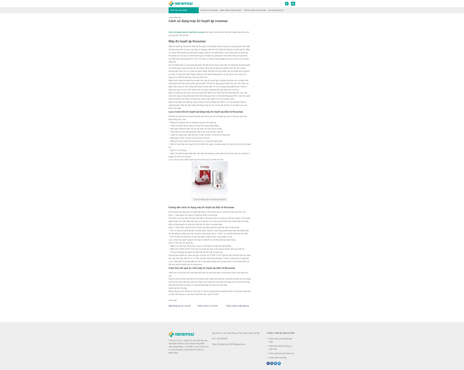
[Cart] (293, 4)
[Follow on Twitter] (275, 363)
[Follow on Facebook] (268, 363)
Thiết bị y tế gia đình (209, 10)
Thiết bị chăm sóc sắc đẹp (254, 10)
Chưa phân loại (175, 17)
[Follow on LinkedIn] (279, 363)
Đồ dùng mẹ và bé (275, 10)
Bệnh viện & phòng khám (230, 10)
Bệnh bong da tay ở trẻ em (180, 306)
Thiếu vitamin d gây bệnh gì (237, 306)
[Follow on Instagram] (271, 363)
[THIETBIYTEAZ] (181, 3)
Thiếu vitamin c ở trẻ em (207, 306)
